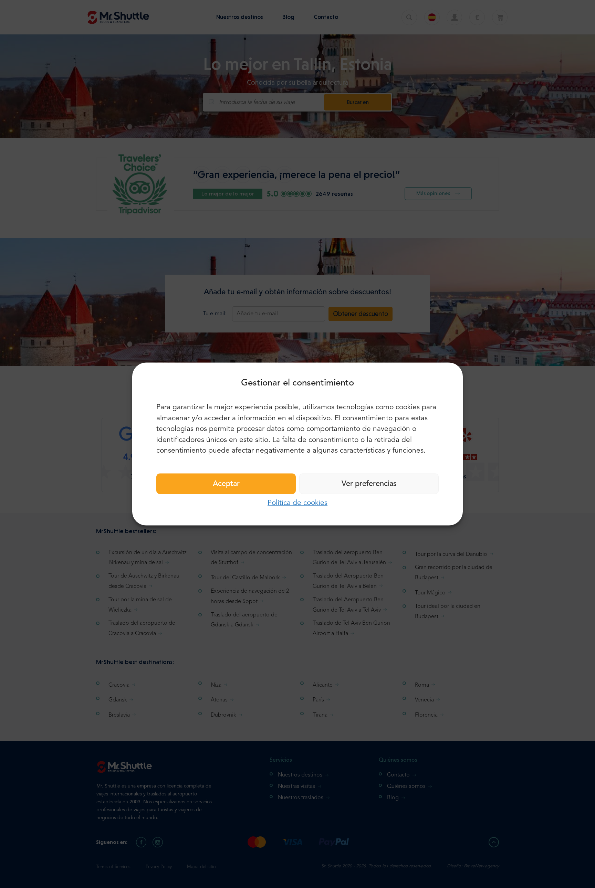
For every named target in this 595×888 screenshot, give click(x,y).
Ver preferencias (369, 483)
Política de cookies (297, 502)
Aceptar (226, 483)
